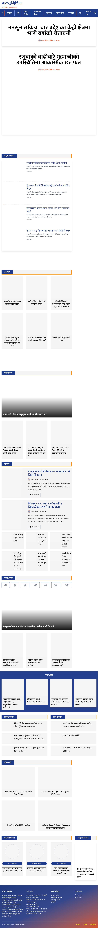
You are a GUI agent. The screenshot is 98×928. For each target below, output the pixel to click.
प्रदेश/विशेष (26, 13)
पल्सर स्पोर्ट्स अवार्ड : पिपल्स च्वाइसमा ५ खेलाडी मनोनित (67, 541)
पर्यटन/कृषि (49, 675)
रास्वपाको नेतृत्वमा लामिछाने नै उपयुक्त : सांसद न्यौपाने (36, 869)
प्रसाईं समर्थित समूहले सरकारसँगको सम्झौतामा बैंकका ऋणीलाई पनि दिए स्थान (12, 341)
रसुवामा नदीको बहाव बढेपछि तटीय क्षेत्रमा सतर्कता (47, 163)
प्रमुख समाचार (9, 156)
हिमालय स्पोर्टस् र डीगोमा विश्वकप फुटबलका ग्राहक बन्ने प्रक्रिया (29, 749)
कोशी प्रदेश (5, 585)
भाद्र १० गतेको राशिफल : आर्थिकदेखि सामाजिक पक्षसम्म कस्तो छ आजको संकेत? (85, 873)
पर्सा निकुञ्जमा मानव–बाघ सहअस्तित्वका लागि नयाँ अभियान (50, 702)
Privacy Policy (55, 895)
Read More (35, 495)
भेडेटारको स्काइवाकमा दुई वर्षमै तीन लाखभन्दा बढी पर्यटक (74, 702)
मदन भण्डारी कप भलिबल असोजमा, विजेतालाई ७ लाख (42, 559)
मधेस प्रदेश (15, 585)
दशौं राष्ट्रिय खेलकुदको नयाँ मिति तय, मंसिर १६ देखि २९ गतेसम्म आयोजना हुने (18, 561)
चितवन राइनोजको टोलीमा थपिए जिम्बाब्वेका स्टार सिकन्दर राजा (45, 505)
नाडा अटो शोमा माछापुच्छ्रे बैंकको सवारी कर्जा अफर (25, 414)
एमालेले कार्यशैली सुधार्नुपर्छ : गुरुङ (61, 339)
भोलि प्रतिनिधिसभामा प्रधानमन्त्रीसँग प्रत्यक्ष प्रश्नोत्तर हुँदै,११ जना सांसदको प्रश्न (61, 304)
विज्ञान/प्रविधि (9, 717)
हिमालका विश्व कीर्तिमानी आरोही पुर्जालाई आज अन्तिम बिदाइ (48, 187)
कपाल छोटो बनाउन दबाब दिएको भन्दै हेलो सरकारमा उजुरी (48, 209)
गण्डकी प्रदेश (35, 585)
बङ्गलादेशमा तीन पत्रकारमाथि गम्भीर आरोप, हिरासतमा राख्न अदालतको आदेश (77, 725)
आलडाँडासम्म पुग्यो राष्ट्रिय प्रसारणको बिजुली (26, 701)
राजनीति (7, 272)
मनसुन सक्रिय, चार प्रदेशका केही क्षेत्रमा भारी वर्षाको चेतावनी (49, 30)
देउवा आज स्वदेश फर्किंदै (71, 735)
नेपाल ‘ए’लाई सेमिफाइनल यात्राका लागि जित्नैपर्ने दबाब (48, 231)
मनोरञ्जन (71, 13)
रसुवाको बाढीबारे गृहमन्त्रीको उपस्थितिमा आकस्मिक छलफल (49, 59)
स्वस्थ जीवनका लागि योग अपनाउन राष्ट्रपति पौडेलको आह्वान (18, 793)
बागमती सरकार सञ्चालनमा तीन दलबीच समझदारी (12, 303)
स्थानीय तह (88, 13)
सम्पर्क (85, 925)
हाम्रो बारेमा (93, 925)
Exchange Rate (55, 900)
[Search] (94, 13)
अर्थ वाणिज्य (8, 373)
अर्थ (18, 13)
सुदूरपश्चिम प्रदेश (67, 585)
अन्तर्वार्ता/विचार (37, 13)
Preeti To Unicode (56, 897)
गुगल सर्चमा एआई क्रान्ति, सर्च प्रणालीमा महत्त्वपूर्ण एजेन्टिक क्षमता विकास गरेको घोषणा (29, 737)
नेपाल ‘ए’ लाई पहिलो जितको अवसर (18, 537)
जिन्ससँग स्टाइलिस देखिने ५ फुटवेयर (18, 825)
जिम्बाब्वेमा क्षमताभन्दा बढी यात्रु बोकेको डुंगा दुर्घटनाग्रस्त (77, 749)
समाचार (9, 13)
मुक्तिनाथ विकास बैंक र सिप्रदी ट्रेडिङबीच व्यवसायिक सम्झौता (60, 450)
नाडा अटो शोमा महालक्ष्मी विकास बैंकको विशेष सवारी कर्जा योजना (12, 450)
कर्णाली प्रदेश (55, 585)
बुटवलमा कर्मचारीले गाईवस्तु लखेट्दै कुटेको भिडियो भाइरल (55, 793)
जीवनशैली (60, 13)
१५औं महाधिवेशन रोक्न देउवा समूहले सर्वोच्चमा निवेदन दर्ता (37, 339)
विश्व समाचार (57, 717)
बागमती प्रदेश (25, 585)
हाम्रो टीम (53, 902)
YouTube (78, 895)
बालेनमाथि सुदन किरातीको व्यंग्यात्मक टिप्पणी (36, 303)
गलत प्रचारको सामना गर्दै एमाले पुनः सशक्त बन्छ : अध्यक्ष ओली (12, 869)
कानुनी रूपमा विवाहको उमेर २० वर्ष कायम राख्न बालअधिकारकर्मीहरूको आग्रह (55, 827)
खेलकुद (49, 13)
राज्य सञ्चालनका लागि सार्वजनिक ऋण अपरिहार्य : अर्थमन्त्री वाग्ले (61, 871)
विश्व (80, 13)
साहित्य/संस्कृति (83, 838)
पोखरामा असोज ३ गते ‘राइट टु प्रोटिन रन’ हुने (42, 539)
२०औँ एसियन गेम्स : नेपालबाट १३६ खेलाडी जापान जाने (66, 559)
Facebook (78, 898)
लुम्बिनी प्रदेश (45, 585)
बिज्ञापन (78, 925)
